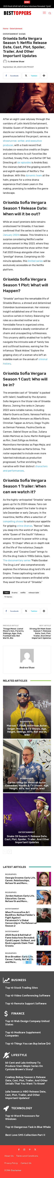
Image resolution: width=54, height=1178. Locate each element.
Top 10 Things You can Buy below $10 (28, 1043)
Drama (14, 592)
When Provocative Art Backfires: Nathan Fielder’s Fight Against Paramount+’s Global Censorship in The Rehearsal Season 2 (21, 919)
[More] (44, 76)
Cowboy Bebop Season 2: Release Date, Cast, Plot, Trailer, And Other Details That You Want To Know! (26, 1080)
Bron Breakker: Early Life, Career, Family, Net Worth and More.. (19, 959)
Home (5, 28)
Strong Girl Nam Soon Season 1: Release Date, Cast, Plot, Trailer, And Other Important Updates (40, 633)
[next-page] (10, 852)
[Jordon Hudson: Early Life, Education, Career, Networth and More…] (44, 897)
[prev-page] (5, 852)
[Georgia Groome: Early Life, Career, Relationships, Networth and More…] (44, 879)
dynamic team (34, 175)
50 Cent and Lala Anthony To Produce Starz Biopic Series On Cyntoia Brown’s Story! (24, 1066)
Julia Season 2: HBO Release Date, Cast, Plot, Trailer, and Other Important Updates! (25, 1094)
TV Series (8, 597)
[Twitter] (35, 1149)
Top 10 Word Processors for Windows (22, 1118)
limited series (35, 261)
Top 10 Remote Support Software (25, 1003)
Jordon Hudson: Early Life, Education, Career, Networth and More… (20, 898)
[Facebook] (18, 1149)
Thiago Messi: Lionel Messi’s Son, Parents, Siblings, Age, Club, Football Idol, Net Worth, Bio (13, 633)
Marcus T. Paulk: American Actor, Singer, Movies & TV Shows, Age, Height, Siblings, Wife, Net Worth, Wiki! (27, 730)
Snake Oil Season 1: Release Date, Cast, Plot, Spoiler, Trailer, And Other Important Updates (27, 839)
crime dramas (24, 525)
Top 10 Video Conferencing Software (27, 995)
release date (33, 592)
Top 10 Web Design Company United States (27, 1023)
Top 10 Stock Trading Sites (21, 988)
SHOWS (22, 34)
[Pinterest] (29, 1149)
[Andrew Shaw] (5, 61)
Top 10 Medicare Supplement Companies (23, 1034)
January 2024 (11, 235)
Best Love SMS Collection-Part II (25, 1135)
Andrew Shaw (17, 61)
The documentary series (16, 560)
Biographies (26, 722)
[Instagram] (24, 1149)
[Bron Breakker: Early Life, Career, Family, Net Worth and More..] (44, 958)
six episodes (24, 162)
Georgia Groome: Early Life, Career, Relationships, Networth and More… (20, 880)
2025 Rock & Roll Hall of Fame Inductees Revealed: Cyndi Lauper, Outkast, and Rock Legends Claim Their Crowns (20, 940)
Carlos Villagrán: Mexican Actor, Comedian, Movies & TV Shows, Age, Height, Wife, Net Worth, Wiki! (27, 785)
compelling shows (13, 521)
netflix (23, 592)
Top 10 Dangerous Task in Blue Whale (28, 1127)
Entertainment (16, 28)
